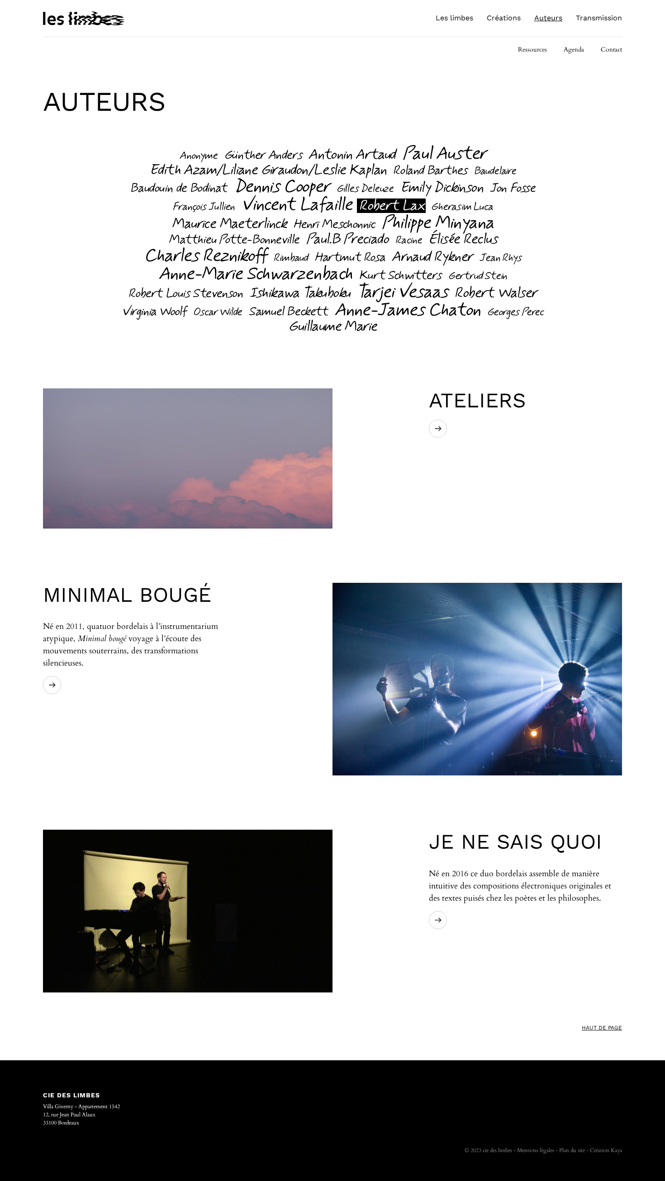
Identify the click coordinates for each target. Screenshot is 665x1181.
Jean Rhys (500, 258)
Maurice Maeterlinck (228, 224)
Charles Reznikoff (205, 256)
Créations (504, 18)
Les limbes (454, 18)
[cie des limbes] (83, 18)
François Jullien (203, 207)
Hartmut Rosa (349, 257)
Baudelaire (495, 171)
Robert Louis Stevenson (185, 294)
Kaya (616, 1150)
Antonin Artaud (351, 154)
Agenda (574, 49)
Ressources (532, 49)
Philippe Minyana (437, 223)
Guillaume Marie (332, 326)
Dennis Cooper (281, 187)
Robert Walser (495, 293)
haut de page (602, 1028)
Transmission (599, 18)
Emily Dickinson (441, 187)
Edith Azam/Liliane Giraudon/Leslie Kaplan (267, 170)
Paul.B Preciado (347, 239)
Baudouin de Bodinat (178, 188)
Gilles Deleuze (364, 189)
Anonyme (198, 156)
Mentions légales (535, 1150)
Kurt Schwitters (400, 275)
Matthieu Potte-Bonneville (233, 240)
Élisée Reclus (462, 239)
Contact (611, 49)
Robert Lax (391, 205)
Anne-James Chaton (407, 310)
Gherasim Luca (461, 207)
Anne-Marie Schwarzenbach (255, 274)
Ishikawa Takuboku (299, 293)
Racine (408, 240)
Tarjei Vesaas (401, 292)
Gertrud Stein (477, 276)
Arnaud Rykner (431, 257)
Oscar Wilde (217, 312)
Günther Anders (262, 155)
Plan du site (572, 1150)
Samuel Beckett (287, 312)
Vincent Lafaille (296, 205)
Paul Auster (444, 154)
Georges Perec (515, 312)
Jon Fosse (512, 188)
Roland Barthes (429, 171)
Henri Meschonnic (334, 224)
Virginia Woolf (154, 312)
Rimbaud (290, 258)
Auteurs (548, 18)
